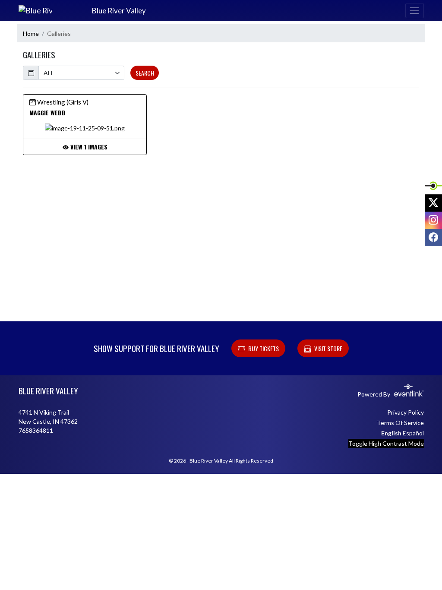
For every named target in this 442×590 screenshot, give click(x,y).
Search (145, 72)
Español (413, 433)
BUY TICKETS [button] (263, 348)
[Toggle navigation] (414, 10)
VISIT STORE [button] (328, 348)
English (391, 433)
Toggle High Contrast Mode (386, 443)
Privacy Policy (405, 412)
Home (31, 33)
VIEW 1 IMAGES (88, 146)
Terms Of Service (400, 422)
